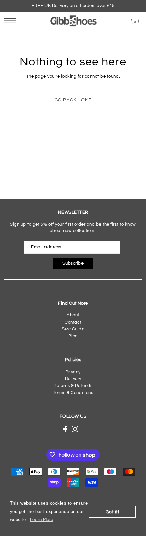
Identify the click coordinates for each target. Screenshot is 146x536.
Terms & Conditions (73, 393)
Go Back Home (73, 100)
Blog (73, 336)
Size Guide (73, 329)
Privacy (73, 372)
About (73, 315)
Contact (73, 322)
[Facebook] (65, 429)
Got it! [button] (113, 511)
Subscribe (73, 263)
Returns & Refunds (73, 386)
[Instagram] (75, 429)
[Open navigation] (12, 20)
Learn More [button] (41, 520)
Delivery (73, 379)
